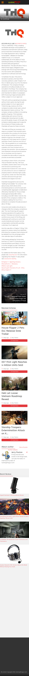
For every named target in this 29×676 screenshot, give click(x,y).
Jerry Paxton (12, 14)
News (25, 14)
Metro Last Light (7, 266)
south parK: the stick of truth (11, 268)
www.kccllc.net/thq (10, 258)
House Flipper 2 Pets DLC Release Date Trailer (13, 330)
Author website (13, 450)
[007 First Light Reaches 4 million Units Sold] (14, 352)
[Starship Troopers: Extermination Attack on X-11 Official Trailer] (14, 418)
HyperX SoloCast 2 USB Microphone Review (12, 495)
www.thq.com (12, 254)
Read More (15, 340)
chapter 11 (5, 262)
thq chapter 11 (6, 270)
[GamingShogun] (14, 2)
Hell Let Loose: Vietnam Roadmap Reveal (12, 396)
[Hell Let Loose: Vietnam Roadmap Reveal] (14, 383)
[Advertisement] (14, 585)
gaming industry (15, 262)
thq (23, 268)
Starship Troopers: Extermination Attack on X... (13, 430)
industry (15, 264)
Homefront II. (6, 264)
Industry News (20, 14)
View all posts (23, 447)
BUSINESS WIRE (21, 43)
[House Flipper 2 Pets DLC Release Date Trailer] (14, 318)
